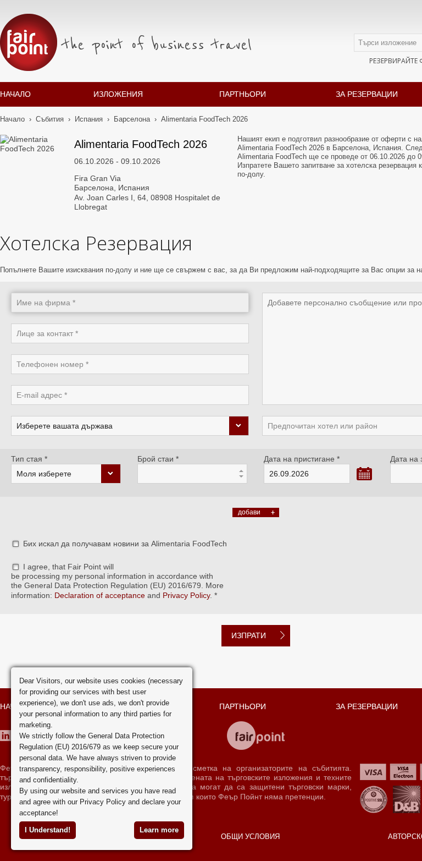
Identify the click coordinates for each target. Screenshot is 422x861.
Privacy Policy (186, 595)
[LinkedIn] (5, 736)
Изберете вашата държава (64, 425)
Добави (249, 512)
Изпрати (248, 635)
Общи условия (250, 836)
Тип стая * (29, 458)
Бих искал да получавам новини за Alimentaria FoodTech (125, 543)
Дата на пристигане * (302, 458)
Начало (15, 94)
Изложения (118, 94)
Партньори (242, 94)
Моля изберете (43, 473)
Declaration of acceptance (99, 595)
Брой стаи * (158, 458)
